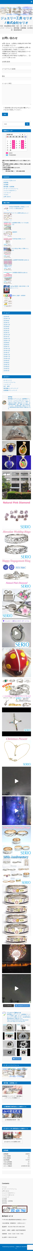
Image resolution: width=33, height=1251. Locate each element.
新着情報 (6, 182)
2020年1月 (6, 346)
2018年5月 (6, 368)
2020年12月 (7, 338)
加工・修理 (6, 386)
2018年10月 (7, 358)
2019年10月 (7, 350)
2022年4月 (6, 328)
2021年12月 (7, 334)
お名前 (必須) (6, 62)
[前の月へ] (19, 134)
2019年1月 (6, 352)
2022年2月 (6, 330)
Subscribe (17, 1058)
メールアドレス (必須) (8, 69)
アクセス (6, 194)
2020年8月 (6, 342)
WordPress (25, 1246)
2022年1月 (6, 332)
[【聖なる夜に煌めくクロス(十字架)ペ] (16, 721)
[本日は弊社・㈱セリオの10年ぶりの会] (16, 485)
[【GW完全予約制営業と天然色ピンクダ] (16, 514)
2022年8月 (6, 326)
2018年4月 (6, 370)
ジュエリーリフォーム (9, 382)
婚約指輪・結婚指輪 (9, 186)
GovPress (11, 1246)
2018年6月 (6, 366)
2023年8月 (6, 320)
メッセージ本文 (7, 83)
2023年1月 (6, 322)
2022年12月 (7, 324)
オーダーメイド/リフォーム (11, 188)
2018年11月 (7, 356)
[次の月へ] (25, 134)
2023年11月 (7, 318)
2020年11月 (7, 340)
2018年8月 (6, 362)
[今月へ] (22, 134)
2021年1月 (6, 336)
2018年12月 (7, 354)
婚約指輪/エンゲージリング (11, 388)
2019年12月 (7, 348)
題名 (3, 76)
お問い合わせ (7, 196)
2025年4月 (6, 316)
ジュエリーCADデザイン (10, 190)
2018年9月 (6, 360)
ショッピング (7, 192)
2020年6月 (6, 344)
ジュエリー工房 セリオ (10, 180)
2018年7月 (6, 364)
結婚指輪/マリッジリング (10, 390)
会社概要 (6, 184)
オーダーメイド (8, 380)
